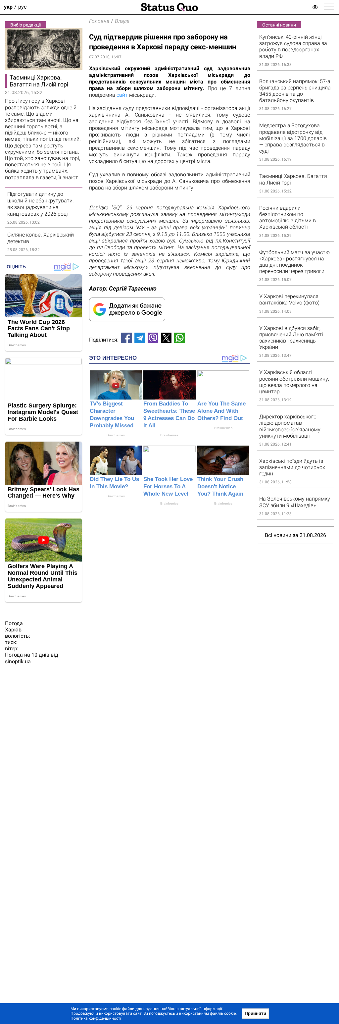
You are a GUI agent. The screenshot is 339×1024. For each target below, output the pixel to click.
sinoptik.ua (18, 661)
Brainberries (116, 435)
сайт (123, 95)
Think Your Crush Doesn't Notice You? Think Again (220, 486)
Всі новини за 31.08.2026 (295, 535)
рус (22, 7)
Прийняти (255, 1013)
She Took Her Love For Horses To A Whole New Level (168, 486)
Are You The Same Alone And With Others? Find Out (221, 411)
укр (8, 7)
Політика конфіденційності (96, 1018)
